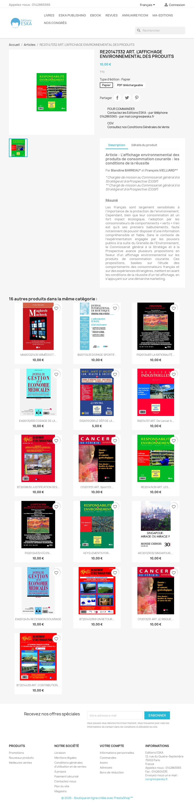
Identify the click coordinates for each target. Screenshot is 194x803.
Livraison (60, 753)
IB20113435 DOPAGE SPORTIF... (96, 355)
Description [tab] (116, 145)
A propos (60, 771)
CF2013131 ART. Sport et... (97, 487)
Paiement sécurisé (66, 776)
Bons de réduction (112, 772)
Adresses (106, 767)
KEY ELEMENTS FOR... (97, 553)
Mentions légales (65, 757)
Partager (117, 97)
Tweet (127, 97)
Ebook (95, 15)
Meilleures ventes (20, 762)
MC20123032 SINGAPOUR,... (155, 553)
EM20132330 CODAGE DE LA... (38, 421)
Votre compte (112, 746)
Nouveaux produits (21, 757)
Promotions (16, 753)
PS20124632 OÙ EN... (38, 553)
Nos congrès (55, 23)
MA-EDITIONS (163, 15)
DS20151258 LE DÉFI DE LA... (97, 421)
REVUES (112, 15)
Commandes (108, 757)
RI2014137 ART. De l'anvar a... (155, 421)
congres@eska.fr (156, 779)
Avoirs (104, 762)
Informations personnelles (117, 753)
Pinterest (136, 97)
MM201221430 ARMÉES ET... (38, 355)
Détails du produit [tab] (144, 145)
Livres (49, 15)
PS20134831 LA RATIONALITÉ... (156, 355)
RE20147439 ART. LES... (155, 487)
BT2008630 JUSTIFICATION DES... (38, 487)
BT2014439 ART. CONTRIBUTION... (38, 685)
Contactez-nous (65, 781)
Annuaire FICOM (135, 15)
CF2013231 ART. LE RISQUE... (156, 619)
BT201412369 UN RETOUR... (96, 619)
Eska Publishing (72, 15)
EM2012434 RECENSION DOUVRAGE (38, 619)
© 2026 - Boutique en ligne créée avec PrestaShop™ (97, 798)
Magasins (60, 791)
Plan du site (61, 786)
